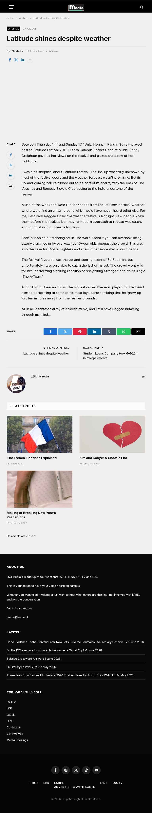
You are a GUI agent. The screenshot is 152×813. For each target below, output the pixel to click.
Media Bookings (17, 740)
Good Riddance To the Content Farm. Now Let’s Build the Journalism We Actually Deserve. (66, 642)
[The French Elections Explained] (39, 434)
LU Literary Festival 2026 (23, 667)
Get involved (15, 733)
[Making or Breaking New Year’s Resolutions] (39, 489)
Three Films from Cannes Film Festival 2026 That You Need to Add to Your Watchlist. (61, 675)
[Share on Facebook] (10, 60)
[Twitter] (11, 165)
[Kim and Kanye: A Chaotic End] (112, 434)
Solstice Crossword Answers (25, 658)
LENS (10, 721)
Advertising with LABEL (74, 786)
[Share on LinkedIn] (22, 60)
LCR (9, 708)
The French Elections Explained (32, 458)
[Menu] (11, 7)
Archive (13, 28)
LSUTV (11, 702)
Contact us (14, 727)
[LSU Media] (76, 7)
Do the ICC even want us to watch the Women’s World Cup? (46, 650)
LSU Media (16, 51)
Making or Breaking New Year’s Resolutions (31, 515)
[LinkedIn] (11, 175)
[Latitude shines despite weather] (76, 102)
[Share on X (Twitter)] (16, 60)
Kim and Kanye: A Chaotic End (103, 458)
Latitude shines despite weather (46, 353)
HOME (33, 782)
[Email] (11, 185)
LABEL (11, 714)
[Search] (141, 7)
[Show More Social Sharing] (30, 60)
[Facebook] (11, 155)
